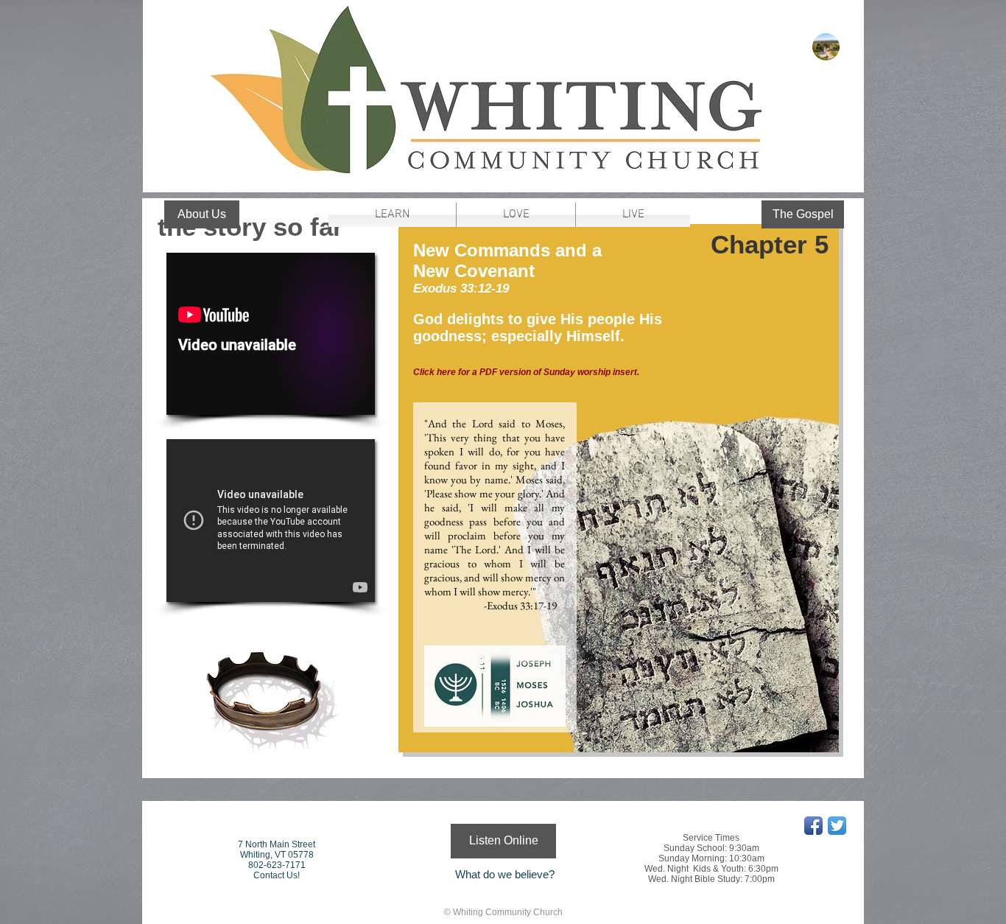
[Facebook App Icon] (813, 825)
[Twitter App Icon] (837, 825)
